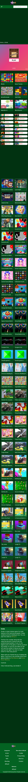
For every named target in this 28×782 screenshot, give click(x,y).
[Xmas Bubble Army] (20, 319)
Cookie (21, 753)
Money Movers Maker (7, 189)
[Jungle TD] (20, 542)
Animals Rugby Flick (20, 505)
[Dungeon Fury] (7, 345)
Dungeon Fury (5, 347)
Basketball (22, 122)
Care (21, 136)
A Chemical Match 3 (20, 518)
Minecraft (7, 143)
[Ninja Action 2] (7, 594)
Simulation (8, 129)
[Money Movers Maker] (7, 187)
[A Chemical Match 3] (20, 516)
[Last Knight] (20, 187)
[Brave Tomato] (21, 81)
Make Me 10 (4, 110)
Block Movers (18, 110)
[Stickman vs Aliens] (20, 240)
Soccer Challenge (19, 491)
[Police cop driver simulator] (20, 397)
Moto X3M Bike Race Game (9, 583)
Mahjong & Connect (21, 140)
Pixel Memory (15, 658)
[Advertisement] (14, 24)
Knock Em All (18, 229)
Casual (7, 115)
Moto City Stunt (6, 518)
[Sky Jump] (20, 529)
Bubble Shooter (23, 115)
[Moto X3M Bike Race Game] (7, 581)
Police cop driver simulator (8, 413)
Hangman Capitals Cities (8, 570)
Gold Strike (18, 97)
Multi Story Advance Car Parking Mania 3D (13, 465)
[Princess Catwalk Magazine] (7, 621)
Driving (7, 122)
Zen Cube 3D (18, 216)
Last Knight (18, 189)
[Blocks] (7, 81)
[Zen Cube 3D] (20, 213)
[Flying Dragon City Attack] (20, 410)
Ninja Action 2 (5, 597)
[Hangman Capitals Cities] (7, 568)
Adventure (22, 118)
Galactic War (5, 202)
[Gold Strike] (21, 95)
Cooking (7, 140)
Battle (21, 143)
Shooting (7, 132)
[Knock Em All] (20, 227)
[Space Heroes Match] (20, 305)
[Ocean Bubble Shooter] (20, 253)
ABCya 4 (14, 636)
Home (1, 42)
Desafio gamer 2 (6, 360)
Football (7, 125)
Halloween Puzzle (19, 281)
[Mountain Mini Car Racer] (20, 463)
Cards (21, 125)
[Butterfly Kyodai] (7, 95)
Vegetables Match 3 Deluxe (9, 386)
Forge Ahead (18, 439)
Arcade (21, 132)
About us (21, 758)
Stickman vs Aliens (20, 242)
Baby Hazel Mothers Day (21, 426)
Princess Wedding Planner (8, 373)
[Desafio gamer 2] (7, 358)
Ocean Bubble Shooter (21, 255)
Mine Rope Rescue (6, 216)
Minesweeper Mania (20, 202)
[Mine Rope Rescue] (7, 213)
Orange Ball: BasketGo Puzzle (9, 308)
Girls (7, 758)
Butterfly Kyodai (5, 97)
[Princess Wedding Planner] (7, 371)
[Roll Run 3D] (20, 476)
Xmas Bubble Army (20, 321)
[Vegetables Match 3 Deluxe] (7, 384)
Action (7, 753)
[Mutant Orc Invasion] (7, 397)
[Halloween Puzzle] (20, 279)
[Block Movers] (21, 108)
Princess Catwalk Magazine (9, 623)
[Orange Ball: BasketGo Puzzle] (20, 292)
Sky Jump (17, 531)
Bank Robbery (5, 229)
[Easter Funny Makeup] (20, 266)
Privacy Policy (21, 756)
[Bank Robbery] (7, 227)
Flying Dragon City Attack (8, 426)
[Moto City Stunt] (7, 516)
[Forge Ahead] (20, 437)
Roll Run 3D (18, 478)
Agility (6, 118)
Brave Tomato (18, 84)
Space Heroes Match (20, 308)
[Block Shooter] (7, 608)
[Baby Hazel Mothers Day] (20, 424)
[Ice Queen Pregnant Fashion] (20, 621)
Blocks (2, 84)
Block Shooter (5, 610)
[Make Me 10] (7, 108)
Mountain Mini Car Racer (21, 465)
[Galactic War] (7, 200)
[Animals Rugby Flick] (20, 502)
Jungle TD (17, 544)
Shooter (7, 136)
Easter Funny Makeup (20, 268)
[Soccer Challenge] (20, 489)
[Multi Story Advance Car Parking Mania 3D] (20, 450)
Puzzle (21, 129)
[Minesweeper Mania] (20, 200)
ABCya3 (7, 764)
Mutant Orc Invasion (7, 400)
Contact (21, 761)
